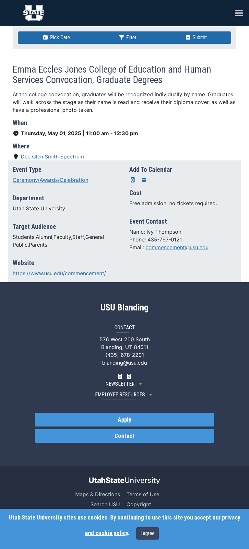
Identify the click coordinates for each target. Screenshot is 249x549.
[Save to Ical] (144, 180)
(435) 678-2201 (124, 355)
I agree (147, 533)
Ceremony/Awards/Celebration (50, 180)
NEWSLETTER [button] (120, 384)
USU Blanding (124, 307)
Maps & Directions (97, 494)
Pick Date (59, 37)
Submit (199, 37)
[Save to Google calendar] (132, 180)
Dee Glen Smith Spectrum (52, 156)
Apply (124, 419)
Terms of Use (142, 494)
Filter (130, 37)
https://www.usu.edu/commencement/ (59, 273)
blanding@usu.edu (124, 362)
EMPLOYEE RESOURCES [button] (120, 394)
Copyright (138, 504)
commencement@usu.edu (177, 247)
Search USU (105, 504)
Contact (124, 435)
